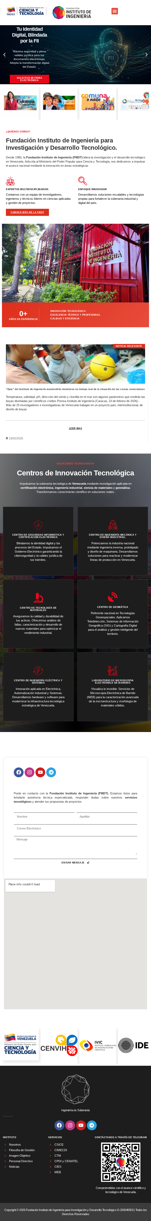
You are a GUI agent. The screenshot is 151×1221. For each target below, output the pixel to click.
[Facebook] (19, 772)
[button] (114, 11)
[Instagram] (29, 772)
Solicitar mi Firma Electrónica (29, 79)
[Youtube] (40, 772)
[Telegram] (51, 772)
